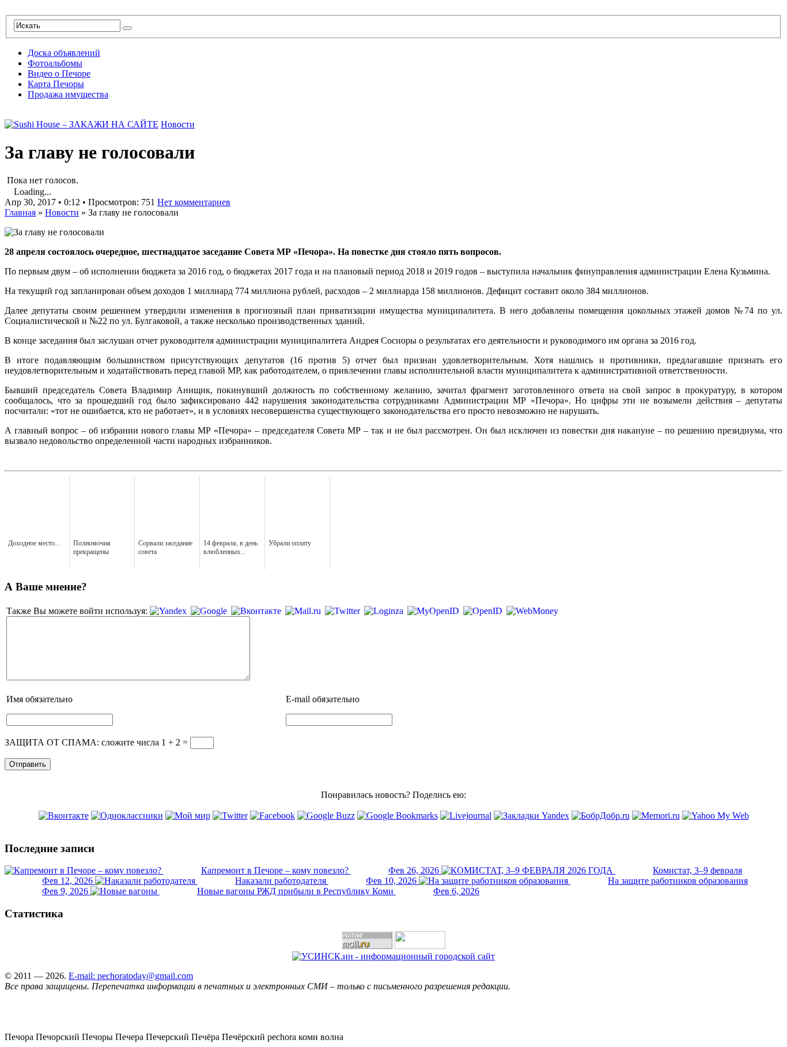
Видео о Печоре (59, 73)
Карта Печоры (56, 84)
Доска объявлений (64, 53)
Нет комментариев (193, 202)
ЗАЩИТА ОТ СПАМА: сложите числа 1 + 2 (92, 742)
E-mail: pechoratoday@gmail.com (131, 976)
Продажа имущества (68, 94)
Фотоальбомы (55, 63)
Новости (178, 124)
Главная (20, 212)
